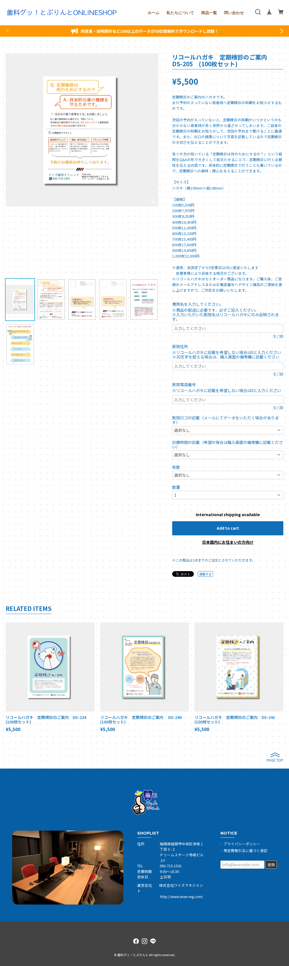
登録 (271, 864)
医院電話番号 (186, 384)
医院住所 (182, 346)
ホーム (153, 12)
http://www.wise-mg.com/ (181, 896)
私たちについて (180, 12)
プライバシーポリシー (242, 843)
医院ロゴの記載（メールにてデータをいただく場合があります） (225, 419)
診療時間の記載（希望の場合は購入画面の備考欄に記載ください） (227, 444)
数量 (176, 487)
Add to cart (228, 528)
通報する (205, 574)
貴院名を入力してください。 (198, 304)
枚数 (176, 467)
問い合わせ (234, 12)
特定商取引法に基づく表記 (246, 850)
